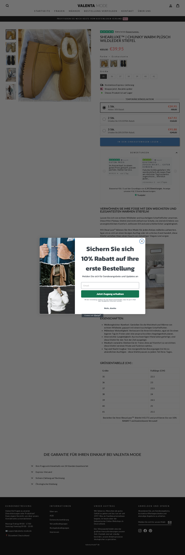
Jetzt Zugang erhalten (110, 294)
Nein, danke (110, 308)
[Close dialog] (141, 241)
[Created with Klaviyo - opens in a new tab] (92, 315)
